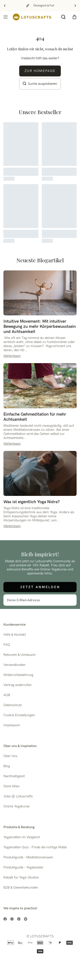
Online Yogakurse (16, 806)
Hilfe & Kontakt (14, 635)
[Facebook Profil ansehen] (5, 919)
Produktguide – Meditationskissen (28, 857)
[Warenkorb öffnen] (74, 16)
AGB (6, 695)
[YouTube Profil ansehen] (25, 919)
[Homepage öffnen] (32, 17)
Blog (6, 766)
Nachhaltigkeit (14, 776)
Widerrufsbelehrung (18, 675)
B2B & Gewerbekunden (20, 888)
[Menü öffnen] (5, 16)
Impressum (11, 725)
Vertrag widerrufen (17, 685)
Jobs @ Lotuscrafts (18, 796)
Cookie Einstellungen (19, 715)
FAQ (6, 645)
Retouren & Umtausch (19, 655)
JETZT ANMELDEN (40, 587)
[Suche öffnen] (63, 16)
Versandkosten (14, 665)
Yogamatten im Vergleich (21, 837)
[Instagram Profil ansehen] (12, 919)
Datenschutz (12, 705)
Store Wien (11, 786)
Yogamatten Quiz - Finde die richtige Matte (35, 847)
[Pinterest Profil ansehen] (18, 919)
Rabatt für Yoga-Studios (21, 877)
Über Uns (10, 756)
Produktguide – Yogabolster (23, 867)
